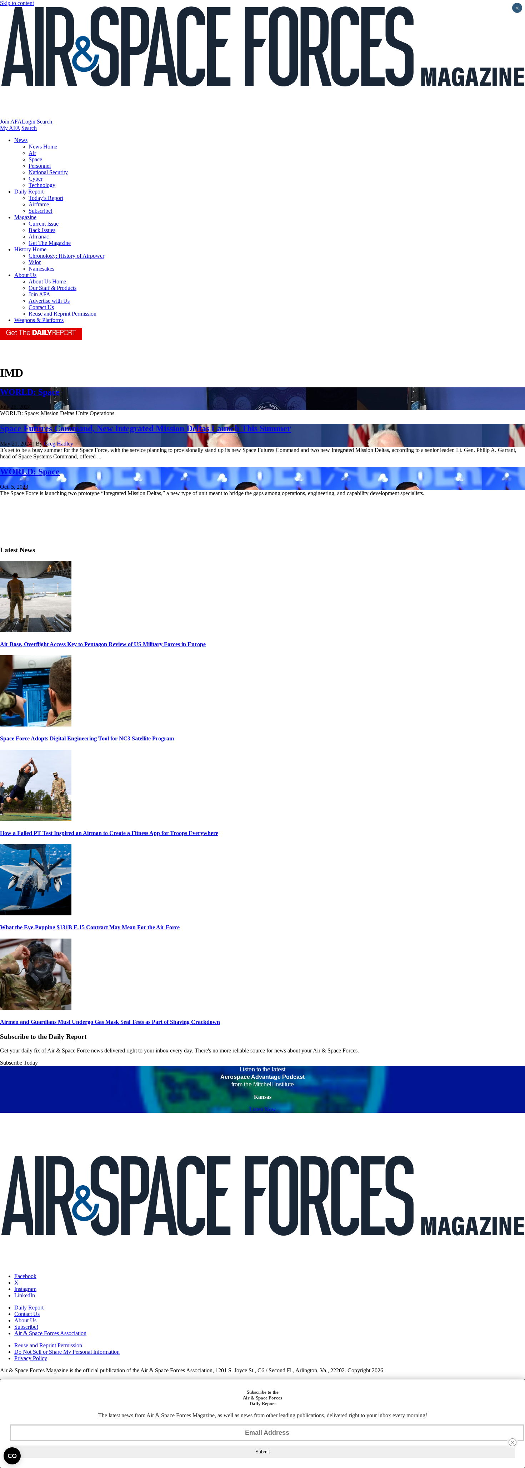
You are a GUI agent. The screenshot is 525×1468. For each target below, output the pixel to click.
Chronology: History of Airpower (66, 256)
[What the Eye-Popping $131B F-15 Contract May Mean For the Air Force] (35, 913)
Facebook (25, 1276)
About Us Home (47, 281)
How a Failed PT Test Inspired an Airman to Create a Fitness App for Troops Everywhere (109, 833)
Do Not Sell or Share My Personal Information (67, 1352)
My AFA (10, 128)
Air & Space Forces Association (50, 1333)
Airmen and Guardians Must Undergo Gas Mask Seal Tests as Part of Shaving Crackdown (110, 1022)
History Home (30, 249)
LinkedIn (24, 1295)
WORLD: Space (30, 392)
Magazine (25, 217)
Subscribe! (40, 211)
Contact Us (41, 307)
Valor (35, 262)
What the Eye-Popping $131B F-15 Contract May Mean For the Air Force (90, 927)
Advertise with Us (49, 301)
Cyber (35, 179)
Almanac (39, 236)
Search (44, 122)
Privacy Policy (30, 1358)
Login (28, 122)
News (21, 140)
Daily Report (29, 191)
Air (32, 153)
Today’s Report (46, 198)
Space (35, 159)
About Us (25, 275)
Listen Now (262, 1109)
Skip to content (17, 3)
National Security (48, 172)
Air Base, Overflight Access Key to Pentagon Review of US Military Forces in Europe (103, 644)
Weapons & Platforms (39, 320)
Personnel (40, 166)
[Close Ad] (512, 1442)
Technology (42, 185)
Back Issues (42, 230)
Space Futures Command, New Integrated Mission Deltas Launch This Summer (145, 428)
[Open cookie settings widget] (12, 1455)
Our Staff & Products (52, 288)
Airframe (39, 204)
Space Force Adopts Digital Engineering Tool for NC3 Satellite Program (87, 738)
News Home (43, 147)
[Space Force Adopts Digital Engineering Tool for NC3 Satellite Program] (35, 725)
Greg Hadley (58, 444)
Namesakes (41, 269)
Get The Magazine (50, 243)
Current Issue (44, 224)
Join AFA (11, 122)
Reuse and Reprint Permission (62, 314)
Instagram (25, 1289)
